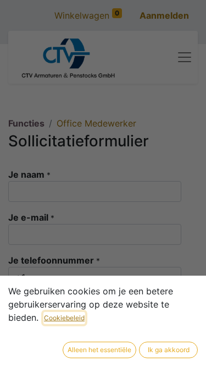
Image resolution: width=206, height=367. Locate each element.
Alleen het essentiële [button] (99, 350)
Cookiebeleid (64, 318)
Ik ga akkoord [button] (169, 350)
